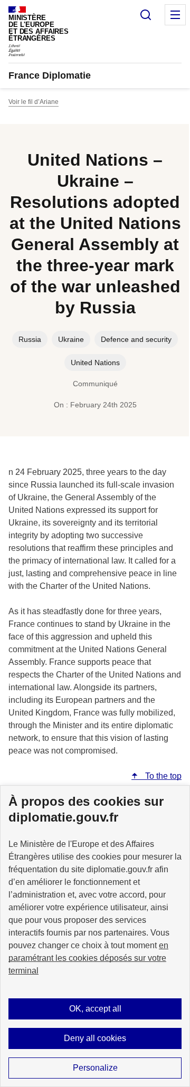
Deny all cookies (95, 1038)
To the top (162, 775)
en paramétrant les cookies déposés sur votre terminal (88, 958)
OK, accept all (95, 1008)
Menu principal (175, 14)
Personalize (95, 1067)
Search (145, 14)
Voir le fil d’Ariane (33, 102)
